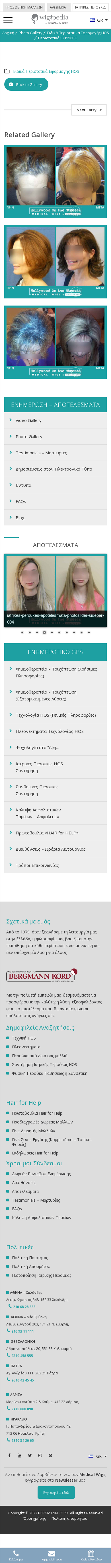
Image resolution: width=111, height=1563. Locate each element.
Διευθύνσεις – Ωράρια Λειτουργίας (51, 849)
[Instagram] (40, 1455)
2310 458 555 (22, 1355)
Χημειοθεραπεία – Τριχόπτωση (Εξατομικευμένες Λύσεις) (46, 695)
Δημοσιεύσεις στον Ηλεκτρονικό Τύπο (54, 469)
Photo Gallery (30, 32)
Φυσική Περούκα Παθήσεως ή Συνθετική (49, 1073)
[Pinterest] (50, 1455)
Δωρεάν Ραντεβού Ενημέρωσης (41, 1174)
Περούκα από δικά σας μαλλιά (39, 1055)
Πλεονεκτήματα (26, 1046)
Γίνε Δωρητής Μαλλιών (33, 1130)
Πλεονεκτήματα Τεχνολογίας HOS (50, 731)
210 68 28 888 (24, 1306)
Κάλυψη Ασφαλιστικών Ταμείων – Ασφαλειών (38, 813)
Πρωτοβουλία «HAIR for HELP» (47, 833)
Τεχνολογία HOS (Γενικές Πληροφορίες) (56, 715)
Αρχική (8, 32)
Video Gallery (29, 420)
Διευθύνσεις (23, 1182)
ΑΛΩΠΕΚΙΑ (58, 7)
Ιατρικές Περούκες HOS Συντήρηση (39, 767)
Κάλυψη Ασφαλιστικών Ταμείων (41, 1217)
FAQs (21, 501)
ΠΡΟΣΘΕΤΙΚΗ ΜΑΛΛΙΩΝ (24, 7)
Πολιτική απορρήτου (69, 1518)
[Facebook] (9, 1455)
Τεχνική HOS (24, 1038)
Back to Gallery (29, 84)
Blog (20, 517)
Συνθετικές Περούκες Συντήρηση (37, 790)
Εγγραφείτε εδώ (56, 1492)
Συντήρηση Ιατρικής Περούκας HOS (44, 1064)
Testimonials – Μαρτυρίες (41, 452)
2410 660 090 (22, 1409)
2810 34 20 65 (22, 1440)
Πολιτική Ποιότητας (30, 1257)
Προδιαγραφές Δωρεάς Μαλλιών (42, 1122)
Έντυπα (23, 485)
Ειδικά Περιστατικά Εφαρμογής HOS (78, 32)
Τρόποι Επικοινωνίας (37, 865)
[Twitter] (30, 1455)
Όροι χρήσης (35, 1518)
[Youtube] (20, 1455)
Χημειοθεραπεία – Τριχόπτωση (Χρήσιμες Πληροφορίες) (56, 672)
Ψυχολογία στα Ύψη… (37, 747)
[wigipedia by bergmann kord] (50, 23)
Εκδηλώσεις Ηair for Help (35, 1153)
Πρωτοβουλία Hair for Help (37, 1113)
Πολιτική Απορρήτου (31, 1266)
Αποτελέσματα (25, 1191)
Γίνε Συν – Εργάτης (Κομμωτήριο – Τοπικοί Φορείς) (52, 1142)
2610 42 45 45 (22, 1380)
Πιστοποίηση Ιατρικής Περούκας (41, 1275)
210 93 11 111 (22, 1331)
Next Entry (87, 109)
